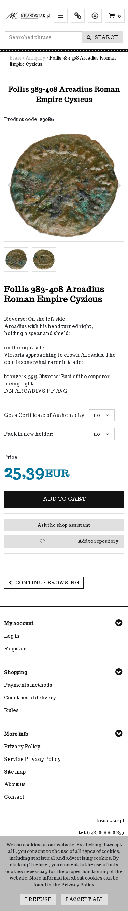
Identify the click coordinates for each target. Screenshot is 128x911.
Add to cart (64, 498)
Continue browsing (47, 583)
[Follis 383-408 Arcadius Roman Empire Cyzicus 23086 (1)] (64, 185)
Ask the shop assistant (64, 525)
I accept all (84, 899)
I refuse (38, 899)
